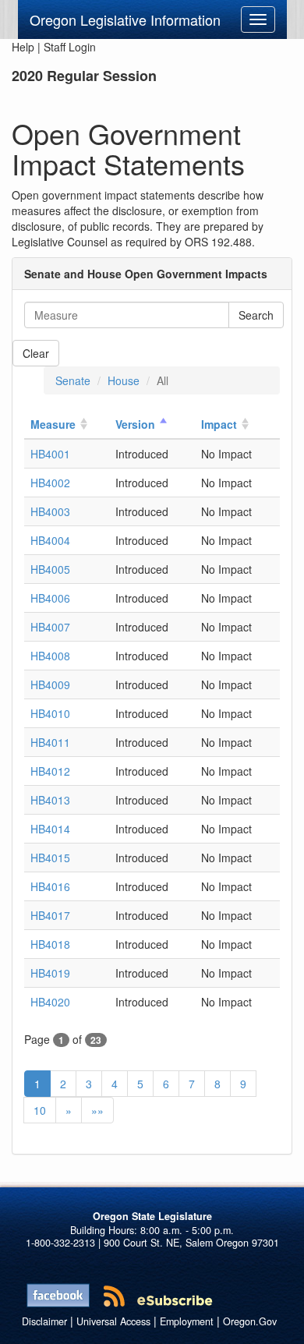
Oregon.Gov (250, 1321)
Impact (219, 424)
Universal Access (113, 1321)
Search (256, 315)
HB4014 (50, 828)
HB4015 (50, 857)
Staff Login (70, 47)
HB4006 (50, 598)
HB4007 (50, 627)
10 (40, 1110)
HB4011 (50, 742)
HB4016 (50, 886)
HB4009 (50, 684)
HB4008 (50, 655)
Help (23, 47)
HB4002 (50, 482)
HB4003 (50, 511)
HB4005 (50, 569)
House (124, 380)
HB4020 (50, 1002)
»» (97, 1110)
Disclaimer (44, 1321)
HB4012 (50, 771)
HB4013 (50, 800)
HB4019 (50, 973)
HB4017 (50, 915)
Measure (53, 424)
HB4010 (50, 713)
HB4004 (50, 540)
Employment (187, 1321)
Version (135, 424)
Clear (36, 353)
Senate (72, 380)
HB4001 (50, 454)
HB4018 (50, 944)
